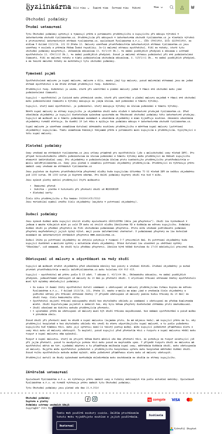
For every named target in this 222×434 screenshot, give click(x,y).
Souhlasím (156, 415)
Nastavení (66, 425)
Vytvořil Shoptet (185, 428)
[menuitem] (81, 8)
